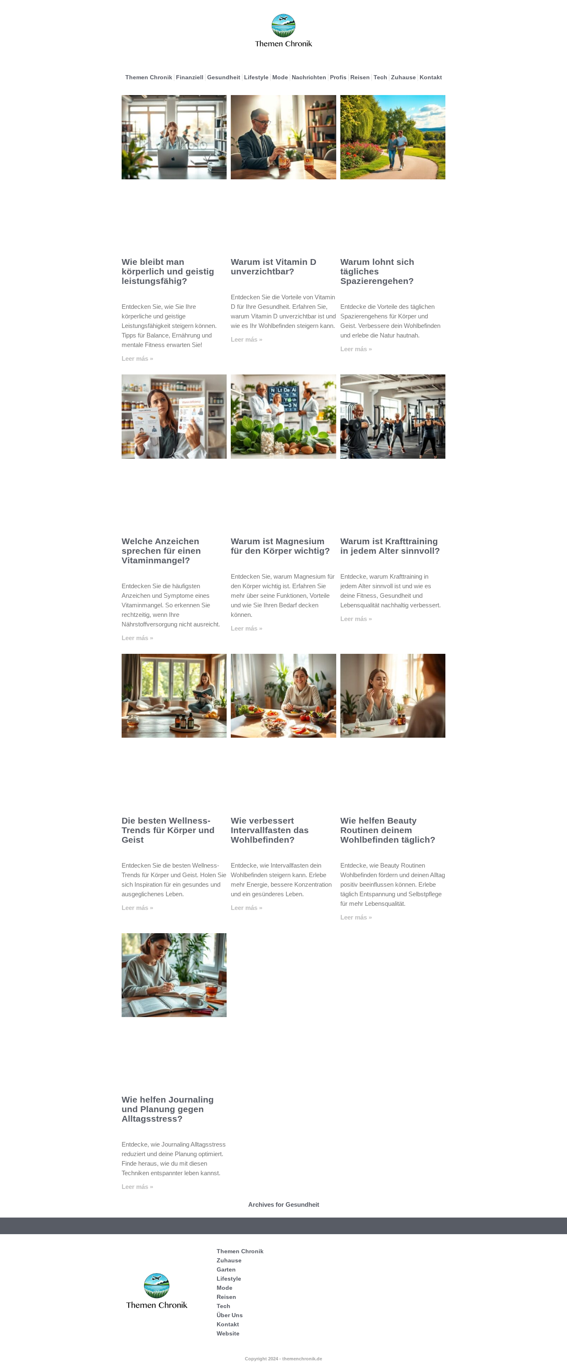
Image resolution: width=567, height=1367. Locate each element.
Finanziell (189, 77)
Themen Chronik (148, 77)
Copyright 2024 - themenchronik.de (283, 1358)
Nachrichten (309, 77)
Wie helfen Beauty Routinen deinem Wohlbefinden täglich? (387, 830)
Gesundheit (223, 77)
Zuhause (403, 77)
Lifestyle (256, 77)
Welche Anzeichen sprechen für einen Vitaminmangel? (161, 550)
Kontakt (431, 77)
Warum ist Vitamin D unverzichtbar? (273, 266)
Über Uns (230, 1315)
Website (228, 1333)
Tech (380, 77)
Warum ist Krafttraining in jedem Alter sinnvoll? (390, 545)
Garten (226, 1269)
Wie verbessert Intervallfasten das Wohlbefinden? (270, 830)
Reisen (360, 77)
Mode (280, 77)
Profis (338, 77)
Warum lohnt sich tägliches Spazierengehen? (377, 271)
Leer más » (137, 358)
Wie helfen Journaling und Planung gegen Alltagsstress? (168, 1109)
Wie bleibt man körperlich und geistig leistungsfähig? (168, 271)
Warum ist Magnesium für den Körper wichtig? (280, 545)
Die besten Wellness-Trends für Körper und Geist (168, 830)
